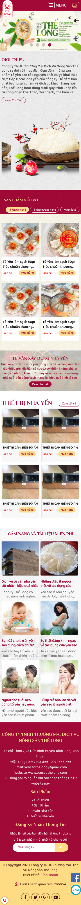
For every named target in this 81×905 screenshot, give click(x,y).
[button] (31, 45)
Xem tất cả (70, 210)
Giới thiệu (41, 799)
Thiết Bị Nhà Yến (41, 816)
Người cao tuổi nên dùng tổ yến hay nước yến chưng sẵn (18, 702)
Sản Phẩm (41, 805)
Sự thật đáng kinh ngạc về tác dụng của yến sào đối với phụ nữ (58, 642)
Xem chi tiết (13, 100)
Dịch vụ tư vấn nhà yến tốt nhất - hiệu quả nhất (20, 583)
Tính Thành (49, 874)
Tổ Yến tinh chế (17, 210)
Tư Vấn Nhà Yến (41, 810)
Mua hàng (27, 272)
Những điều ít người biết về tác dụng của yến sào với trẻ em (56, 583)
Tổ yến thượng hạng (44, 210)
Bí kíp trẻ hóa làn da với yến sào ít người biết (58, 702)
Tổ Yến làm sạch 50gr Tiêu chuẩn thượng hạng (19, 264)
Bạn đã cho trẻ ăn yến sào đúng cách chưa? (18, 642)
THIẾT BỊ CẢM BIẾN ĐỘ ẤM (20, 447)
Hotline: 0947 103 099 (4, 900)
